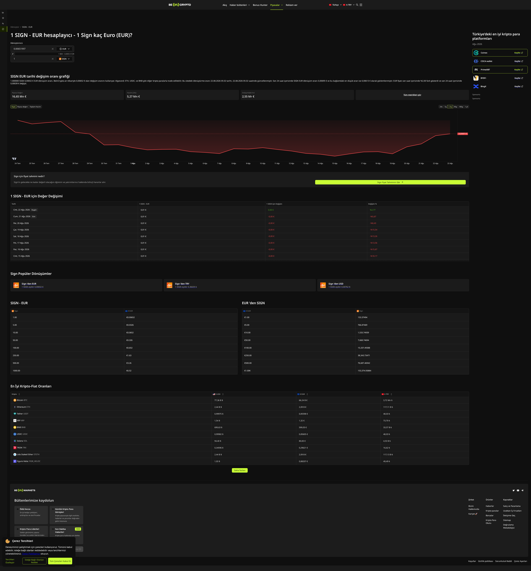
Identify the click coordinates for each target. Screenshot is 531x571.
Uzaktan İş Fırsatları (512, 510)
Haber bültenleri (238, 5)
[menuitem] (3, 12)
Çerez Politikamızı (31, 553)
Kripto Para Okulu (491, 521)
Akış (225, 5)
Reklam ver (291, 5)
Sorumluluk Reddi (503, 561)
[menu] (3, 21)
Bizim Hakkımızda (473, 507)
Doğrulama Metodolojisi (509, 526)
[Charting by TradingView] (14, 158)
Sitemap (507, 520)
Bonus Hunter (260, 5)
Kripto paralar (492, 510)
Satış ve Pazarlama (511, 506)
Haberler (490, 506)
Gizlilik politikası (485, 561)
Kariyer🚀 (472, 513)
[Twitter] (513, 490)
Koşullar (472, 561)
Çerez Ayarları (520, 561)
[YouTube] (518, 490)
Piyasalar (275, 5)
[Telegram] (522, 490)
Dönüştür (15, 27)
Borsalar (490, 515)
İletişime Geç (509, 515)
